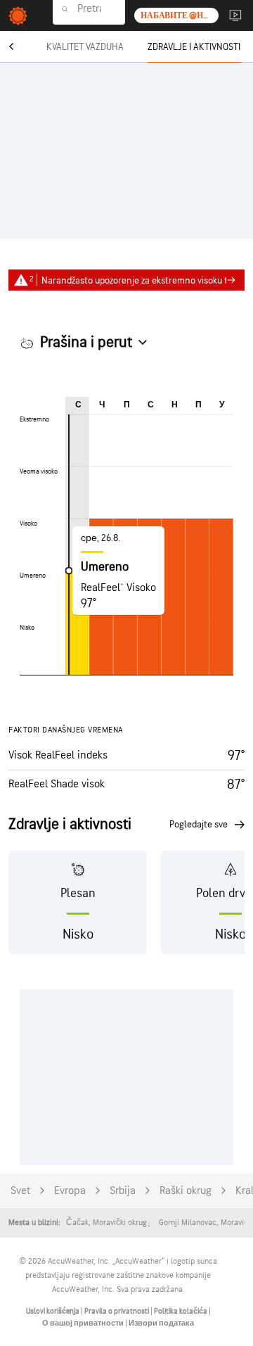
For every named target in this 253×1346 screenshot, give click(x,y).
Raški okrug (186, 1191)
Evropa (70, 1191)
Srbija (123, 1191)
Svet (20, 1191)
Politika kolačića (181, 1311)
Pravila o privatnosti (117, 1311)
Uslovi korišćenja (53, 1311)
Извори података (161, 1323)
